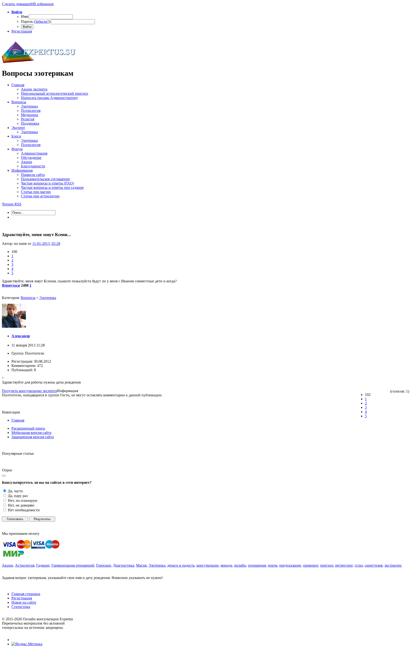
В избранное (43, 4)
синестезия (373, 565)
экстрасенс (393, 565)
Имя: (25, 16)
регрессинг (344, 565)
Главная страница (25, 594)
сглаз (359, 565)
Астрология (24, 565)
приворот (310, 565)
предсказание (290, 565)
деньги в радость (181, 565)
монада (226, 565)
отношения (257, 565)
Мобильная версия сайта (31, 433)
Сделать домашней (17, 4)
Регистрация (21, 31)
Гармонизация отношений (72, 565)
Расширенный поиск (28, 428)
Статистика (20, 607)
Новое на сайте (23, 602)
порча (272, 565)
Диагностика (123, 565)
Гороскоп (103, 565)
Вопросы (28, 298)
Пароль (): (36, 21)
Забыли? (42, 21)
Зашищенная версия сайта (32, 437)
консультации (207, 565)
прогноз (326, 565)
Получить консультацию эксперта (29, 391)
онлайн (240, 565)
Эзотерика (47, 298)
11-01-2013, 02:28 (46, 244)
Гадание (42, 565)
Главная (17, 420)
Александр (20, 336)
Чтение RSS (11, 204)
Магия (141, 565)
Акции (7, 565)
